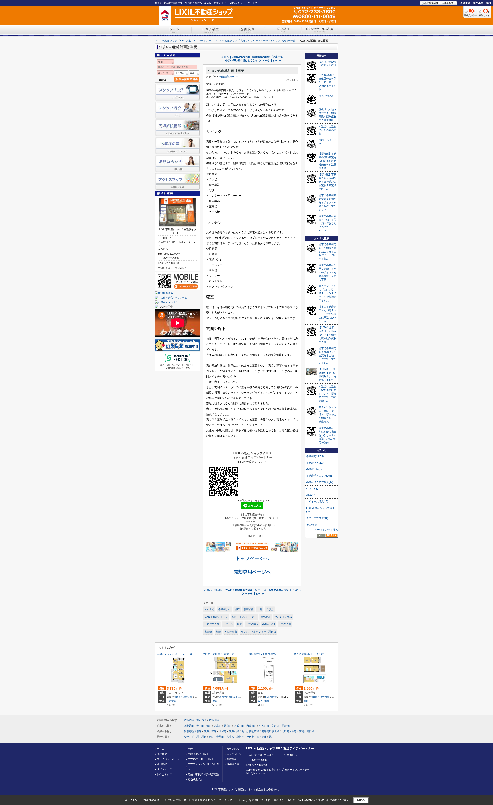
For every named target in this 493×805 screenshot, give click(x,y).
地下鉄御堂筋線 (250, 731)
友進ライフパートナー (244, 616)
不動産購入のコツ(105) (319, 475)
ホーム (160, 748)
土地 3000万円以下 (198, 753)
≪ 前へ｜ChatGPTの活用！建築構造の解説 (245, 57)
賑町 (208, 725)
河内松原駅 (264, 701)
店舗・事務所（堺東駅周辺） (204, 774)
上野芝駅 (171, 701)
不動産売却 (268, 624)
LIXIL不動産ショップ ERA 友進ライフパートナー (280, 748)
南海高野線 (210, 731)
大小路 (230, 736)
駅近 (190, 748)
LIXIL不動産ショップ (216, 616)
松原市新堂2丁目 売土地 (262, 653)
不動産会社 (224, 609)
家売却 (208, 631)
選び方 (270, 609)
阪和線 (222, 731)
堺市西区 (178, 697)
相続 (218, 631)
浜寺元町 (324, 697)
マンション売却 (283, 616)
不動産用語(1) (314, 469)
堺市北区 (214, 720)
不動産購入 (252, 624)
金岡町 (200, 725)
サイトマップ (164, 769)
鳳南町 (227, 725)
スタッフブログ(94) (317, 518)
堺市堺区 (224, 697)
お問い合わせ (233, 748)
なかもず (189, 736)
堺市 (237, 609)
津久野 (250, 736)
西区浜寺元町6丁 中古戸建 (309, 653)
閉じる (361, 800)
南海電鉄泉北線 (270, 731)
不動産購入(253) (315, 462)
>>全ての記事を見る (326, 529)
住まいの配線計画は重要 (226, 70)
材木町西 (264, 725)
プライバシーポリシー (169, 759)
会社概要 (162, 753)
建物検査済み (195, 779)
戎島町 (217, 725)
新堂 (274, 697)
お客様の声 (232, 764)
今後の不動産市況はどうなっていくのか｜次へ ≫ (253, 60)
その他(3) (311, 524)
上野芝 (240, 736)
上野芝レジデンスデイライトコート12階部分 (182, 653)
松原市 (268, 697)
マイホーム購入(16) (317, 501)
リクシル (228, 624)
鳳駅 (306, 701)
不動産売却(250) (315, 456)
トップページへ (252, 558)
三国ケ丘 (262, 736)
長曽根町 (287, 725)
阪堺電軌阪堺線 (192, 731)
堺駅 (214, 701)
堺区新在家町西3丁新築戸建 (218, 653)
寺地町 (220, 736)
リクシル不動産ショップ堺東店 (258, 631)
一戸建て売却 (211, 624)
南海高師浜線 (306, 731)
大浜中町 (239, 725)
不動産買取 (231, 631)
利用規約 (162, 764)
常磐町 (275, 725)
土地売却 (266, 616)
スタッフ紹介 (233, 753)
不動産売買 (285, 624)
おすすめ (209, 609)
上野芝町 (187, 697)
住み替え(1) (312, 488)
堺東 (239, 624)
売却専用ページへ (252, 572)
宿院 (211, 736)
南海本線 (234, 731)
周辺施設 (231, 759)
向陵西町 (251, 725)
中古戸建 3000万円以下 (201, 759)
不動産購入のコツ (229, 76)
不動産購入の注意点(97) (319, 482)
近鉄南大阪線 (289, 731)
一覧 (259, 609)
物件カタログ (164, 774)
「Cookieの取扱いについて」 (310, 800)
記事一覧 (278, 56)
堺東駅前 (248, 609)
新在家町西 (234, 697)
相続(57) (310, 495)
